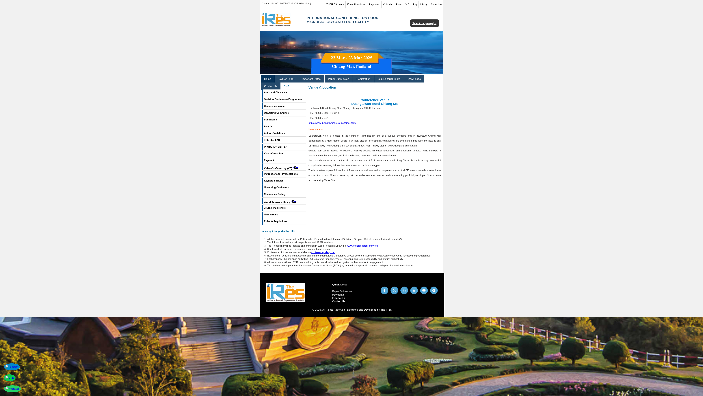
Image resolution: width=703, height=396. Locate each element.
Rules (399, 4)
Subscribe (436, 4)
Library (423, 4)
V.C (407, 4)
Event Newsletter (356, 4)
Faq (415, 4)
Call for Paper (286, 78)
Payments (374, 4)
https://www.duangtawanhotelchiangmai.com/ (332, 123)
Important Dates (311, 78)
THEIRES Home (335, 4)
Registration (363, 78)
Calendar (388, 4)
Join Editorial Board (389, 78)
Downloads (414, 78)
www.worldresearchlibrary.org (362, 245)
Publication (338, 297)
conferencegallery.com (323, 252)
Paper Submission (338, 78)
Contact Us (270, 86)
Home (267, 78)
